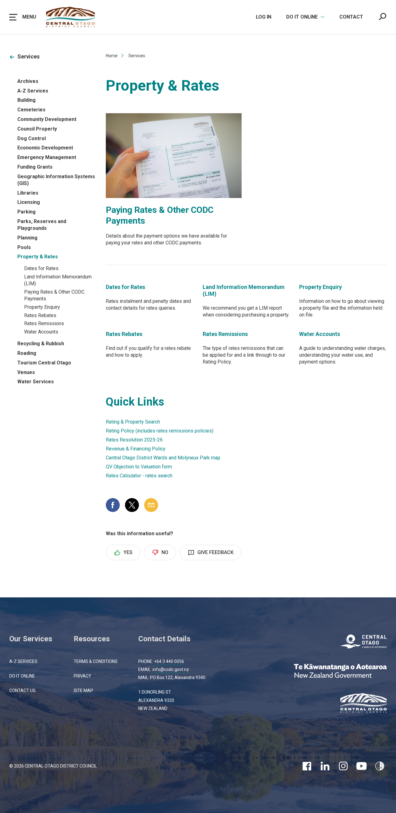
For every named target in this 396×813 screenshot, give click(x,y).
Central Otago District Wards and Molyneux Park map (163, 458)
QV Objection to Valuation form (139, 467)
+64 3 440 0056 (169, 661)
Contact (351, 17)
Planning (27, 238)
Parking (26, 212)
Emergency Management (46, 157)
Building (26, 100)
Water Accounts (41, 332)
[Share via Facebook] (113, 505)
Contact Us (22, 690)
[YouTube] (361, 766)
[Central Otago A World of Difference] (363, 642)
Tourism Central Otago (44, 363)
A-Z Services (32, 91)
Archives (27, 81)
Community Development (46, 119)
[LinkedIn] (325, 766)
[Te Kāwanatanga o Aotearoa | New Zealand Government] (340, 671)
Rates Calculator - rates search (139, 476)
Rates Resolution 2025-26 (134, 440)
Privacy (82, 675)
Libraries (27, 193)
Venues (26, 372)
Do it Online (22, 675)
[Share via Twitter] (132, 505)
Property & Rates (37, 257)
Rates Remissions (44, 323)
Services (28, 56)
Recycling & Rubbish (40, 343)
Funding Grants (35, 167)
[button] (22, 17)
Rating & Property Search (133, 422)
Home (112, 55)
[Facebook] (307, 766)
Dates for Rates (41, 268)
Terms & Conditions (96, 661)
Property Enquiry (42, 307)
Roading (26, 353)
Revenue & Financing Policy (136, 449)
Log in (263, 17)
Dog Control (31, 138)
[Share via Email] (151, 505)
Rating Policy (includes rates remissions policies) (159, 431)
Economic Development (45, 148)
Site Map (83, 690)
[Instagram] (343, 766)
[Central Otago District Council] (363, 703)
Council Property (37, 129)
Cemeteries (31, 110)
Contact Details (164, 638)
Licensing (28, 202)
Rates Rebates (40, 315)
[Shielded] (380, 766)
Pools (24, 247)
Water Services (35, 382)
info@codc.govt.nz (171, 669)
